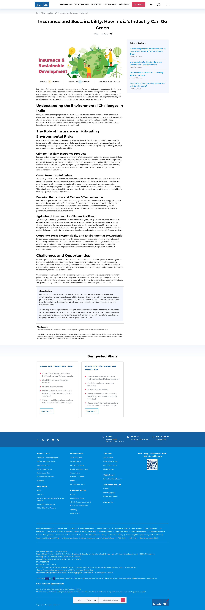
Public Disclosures (151, 528)
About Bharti (108, 457)
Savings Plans (66, 4)
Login (72, 494)
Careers (106, 489)
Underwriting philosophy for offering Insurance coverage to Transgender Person (88, 538)
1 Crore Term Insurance (46, 504)
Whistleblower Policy (116, 534)
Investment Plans (77, 465)
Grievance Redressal (87, 528)
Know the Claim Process (112, 479)
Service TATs (75, 513)
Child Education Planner (46, 508)
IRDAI (61, 531)
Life (56, 13)
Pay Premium (139, 4)
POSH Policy (122, 538)
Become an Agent (110, 496)
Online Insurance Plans (46, 461)
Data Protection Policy (138, 531)
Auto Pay (73, 510)
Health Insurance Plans (79, 469)
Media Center (108, 469)
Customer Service (78, 490)
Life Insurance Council (104, 528)
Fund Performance (44, 469)
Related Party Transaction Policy (95, 534)
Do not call (73, 528)
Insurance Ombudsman (44, 528)
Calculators (124, 4)
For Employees (109, 492)
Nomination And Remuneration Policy (68, 534)
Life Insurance (110, 4)
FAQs (39, 490)
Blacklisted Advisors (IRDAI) (149, 538)
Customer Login (43, 465)
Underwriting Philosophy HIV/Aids (47, 538)
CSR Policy (133, 538)
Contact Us (108, 502)
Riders (72, 480)
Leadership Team (110, 465)
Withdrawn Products (121, 528)
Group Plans (75, 473)
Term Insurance (82, 4)
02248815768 (161, 439)
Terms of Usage (136, 528)
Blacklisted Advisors (105, 531)
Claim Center (109, 475)
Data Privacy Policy (122, 531)
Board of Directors (110, 461)
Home (38, 13)
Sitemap (40, 480)
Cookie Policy (51, 531)
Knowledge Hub (47, 13)
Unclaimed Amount (72, 531)
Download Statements (79, 506)
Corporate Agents (61, 528)
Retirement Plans (77, 477)
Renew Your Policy (77, 498)
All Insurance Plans (77, 484)
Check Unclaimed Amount (80, 502)
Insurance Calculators (45, 477)
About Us (107, 453)
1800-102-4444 (111, 439)
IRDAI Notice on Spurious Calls (50, 584)
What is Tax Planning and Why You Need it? (50, 499)
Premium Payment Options (48, 457)
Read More (45, 411)
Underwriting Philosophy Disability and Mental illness (143, 534)
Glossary (40, 494)
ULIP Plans (96, 4)
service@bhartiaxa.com (140, 439)
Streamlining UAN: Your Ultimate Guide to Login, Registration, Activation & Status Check (147, 51)
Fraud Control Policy (89, 531)
